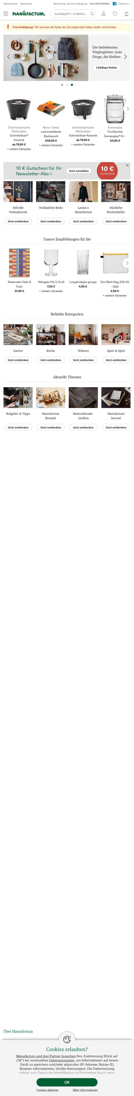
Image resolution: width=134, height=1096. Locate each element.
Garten (18, 351)
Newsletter (26, 3)
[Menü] (6, 13)
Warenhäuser (10, 3)
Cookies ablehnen (47, 1089)
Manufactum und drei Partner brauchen (46, 1056)
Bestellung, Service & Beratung (81, 3)
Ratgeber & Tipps (18, 414)
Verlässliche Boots (51, 208)
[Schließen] (127, 165)
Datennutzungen (61, 1060)
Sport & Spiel (116, 351)
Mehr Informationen (85, 1089)
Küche (51, 351)
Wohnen (83, 351)
